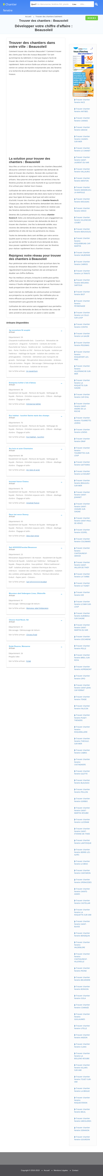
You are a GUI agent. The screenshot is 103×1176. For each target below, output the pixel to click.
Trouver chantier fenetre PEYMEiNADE (82, 303)
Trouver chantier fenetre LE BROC (82, 862)
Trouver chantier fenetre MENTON (82, 179)
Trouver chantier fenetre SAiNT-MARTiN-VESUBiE (82, 810)
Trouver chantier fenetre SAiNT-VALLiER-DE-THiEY (82, 565)
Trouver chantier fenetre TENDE (82, 698)
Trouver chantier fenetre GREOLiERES (82, 1119)
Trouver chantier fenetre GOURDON (82, 1138)
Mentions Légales (61, 1170)
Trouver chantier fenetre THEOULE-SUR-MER (82, 741)
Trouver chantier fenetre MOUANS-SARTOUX (82, 282)
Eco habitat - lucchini (35, 437)
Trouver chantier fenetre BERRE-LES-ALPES (82, 852)
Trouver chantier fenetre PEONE (82, 969)
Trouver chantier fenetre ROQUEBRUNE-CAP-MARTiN (82, 242)
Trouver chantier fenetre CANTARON (82, 871)
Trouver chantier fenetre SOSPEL (82, 531)
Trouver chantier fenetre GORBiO (82, 799)
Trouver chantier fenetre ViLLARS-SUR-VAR (82, 1067)
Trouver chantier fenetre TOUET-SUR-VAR (82, 1079)
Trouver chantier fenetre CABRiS (82, 751)
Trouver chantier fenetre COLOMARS (82, 540)
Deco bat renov (32, 536)
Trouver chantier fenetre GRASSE (82, 128)
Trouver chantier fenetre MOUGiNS (82, 200)
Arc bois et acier (33, 470)
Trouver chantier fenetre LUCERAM (82, 820)
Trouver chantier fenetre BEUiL (82, 1110)
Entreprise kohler (33, 404)
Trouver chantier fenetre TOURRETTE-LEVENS (82, 420)
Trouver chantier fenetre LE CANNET (82, 149)
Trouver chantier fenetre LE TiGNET (82, 584)
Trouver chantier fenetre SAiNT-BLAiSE (82, 924)
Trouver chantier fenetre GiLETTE (82, 772)
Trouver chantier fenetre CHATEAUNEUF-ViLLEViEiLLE (82, 958)
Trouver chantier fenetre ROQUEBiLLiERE (82, 729)
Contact (75, 1170)
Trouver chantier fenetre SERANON (82, 1128)
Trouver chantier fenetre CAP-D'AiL (82, 395)
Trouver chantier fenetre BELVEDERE (82, 978)
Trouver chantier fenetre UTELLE (82, 1027)
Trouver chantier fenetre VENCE (82, 209)
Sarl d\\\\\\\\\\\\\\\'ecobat (36, 582)
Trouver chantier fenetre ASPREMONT (83, 667)
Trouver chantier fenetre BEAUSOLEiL (82, 230)
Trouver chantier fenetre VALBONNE (82, 253)
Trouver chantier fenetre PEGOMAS (82, 343)
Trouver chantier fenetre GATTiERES (82, 463)
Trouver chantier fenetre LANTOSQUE (82, 841)
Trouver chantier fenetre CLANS (82, 1045)
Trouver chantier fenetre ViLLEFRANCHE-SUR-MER (82, 370)
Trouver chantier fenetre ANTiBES (82, 110)
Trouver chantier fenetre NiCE (82, 100)
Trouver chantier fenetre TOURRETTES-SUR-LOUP (82, 452)
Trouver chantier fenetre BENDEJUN (82, 934)
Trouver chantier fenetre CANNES (82, 119)
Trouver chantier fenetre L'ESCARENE (82, 637)
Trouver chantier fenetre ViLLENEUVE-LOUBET (82, 220)
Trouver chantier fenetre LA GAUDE (82, 334)
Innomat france (32, 503)
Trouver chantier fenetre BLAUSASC (82, 781)
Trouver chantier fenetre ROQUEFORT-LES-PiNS (82, 356)
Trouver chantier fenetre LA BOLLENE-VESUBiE (82, 1056)
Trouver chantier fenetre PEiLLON (82, 790)
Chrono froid (31, 634)
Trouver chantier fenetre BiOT (82, 293)
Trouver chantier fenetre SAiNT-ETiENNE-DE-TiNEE (82, 831)
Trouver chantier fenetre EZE (82, 593)
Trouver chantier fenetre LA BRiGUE (82, 1089)
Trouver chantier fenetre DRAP (82, 439)
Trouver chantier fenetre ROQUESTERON (82, 1100)
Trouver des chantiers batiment (49, 16)
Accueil (28, 16)
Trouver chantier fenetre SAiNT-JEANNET (82, 494)
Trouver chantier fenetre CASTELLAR (82, 901)
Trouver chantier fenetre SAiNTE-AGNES (82, 891)
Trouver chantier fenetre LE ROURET (82, 472)
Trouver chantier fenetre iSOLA (82, 996)
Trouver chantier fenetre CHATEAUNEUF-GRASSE (82, 552)
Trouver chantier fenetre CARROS (82, 262)
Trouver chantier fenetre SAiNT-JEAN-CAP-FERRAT (82, 687)
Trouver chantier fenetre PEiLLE (82, 647)
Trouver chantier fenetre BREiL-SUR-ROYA (82, 657)
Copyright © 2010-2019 (30, 1170)
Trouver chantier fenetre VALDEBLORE (82, 945)
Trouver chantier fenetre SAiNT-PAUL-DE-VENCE (82, 520)
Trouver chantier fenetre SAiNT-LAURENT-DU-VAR (82, 160)
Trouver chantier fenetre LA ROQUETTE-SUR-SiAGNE (82, 384)
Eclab (28, 661)
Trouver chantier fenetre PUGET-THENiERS (82, 717)
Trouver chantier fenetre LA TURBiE (82, 575)
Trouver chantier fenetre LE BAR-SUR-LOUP (82, 604)
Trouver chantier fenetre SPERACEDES (83, 880)
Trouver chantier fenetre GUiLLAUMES (82, 1016)
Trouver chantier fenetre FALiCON (82, 707)
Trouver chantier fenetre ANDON (82, 1036)
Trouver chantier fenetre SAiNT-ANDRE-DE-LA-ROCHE (82, 407)
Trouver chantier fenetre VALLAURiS (82, 170)
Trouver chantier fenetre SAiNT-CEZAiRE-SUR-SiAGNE (82, 508)
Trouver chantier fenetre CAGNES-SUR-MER (82, 139)
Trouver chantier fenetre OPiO (82, 677)
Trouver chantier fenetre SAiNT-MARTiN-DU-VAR (82, 627)
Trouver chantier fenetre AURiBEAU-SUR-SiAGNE (82, 616)
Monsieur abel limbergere (37, 608)
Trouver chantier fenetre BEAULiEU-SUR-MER (82, 483)
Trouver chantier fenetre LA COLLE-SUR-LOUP (82, 315)
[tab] (35, 331)
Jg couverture (32, 371)
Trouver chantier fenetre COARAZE (82, 1006)
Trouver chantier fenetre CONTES (82, 325)
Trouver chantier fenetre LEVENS (82, 430)
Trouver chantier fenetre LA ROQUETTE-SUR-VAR (82, 912)
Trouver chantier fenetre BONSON (82, 987)
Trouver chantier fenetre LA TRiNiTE (82, 272)
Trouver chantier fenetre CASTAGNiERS (82, 762)
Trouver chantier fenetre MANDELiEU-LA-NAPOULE (83, 190)
